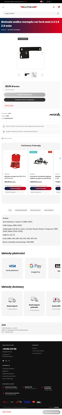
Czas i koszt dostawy (38, 351)
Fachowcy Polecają (21, 210)
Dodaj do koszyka (15, 188)
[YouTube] (3, 361)
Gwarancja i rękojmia (8, 368)
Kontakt (34, 348)
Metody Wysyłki (48, 210)
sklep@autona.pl (7, 352)
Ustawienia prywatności (9, 376)
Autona (3, 30)
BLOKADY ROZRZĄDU (14, 30)
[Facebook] (9, 361)
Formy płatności (37, 353)
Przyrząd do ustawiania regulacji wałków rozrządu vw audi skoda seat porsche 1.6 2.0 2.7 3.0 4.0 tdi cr (40, 179)
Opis (10, 210)
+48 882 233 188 (9, 349)
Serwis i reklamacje (7, 378)
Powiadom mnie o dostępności (24, 100)
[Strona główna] (29, 7)
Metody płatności (35, 210)
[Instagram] (6, 361)
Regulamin (5, 371)
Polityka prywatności (8, 373)
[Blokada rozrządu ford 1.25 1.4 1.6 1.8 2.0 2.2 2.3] (15, 162)
